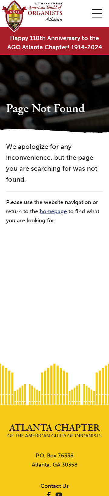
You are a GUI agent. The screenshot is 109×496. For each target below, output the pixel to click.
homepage (53, 211)
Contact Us (55, 486)
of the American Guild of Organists (54, 431)
